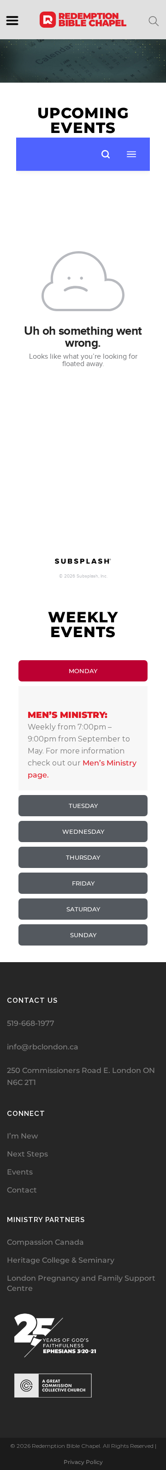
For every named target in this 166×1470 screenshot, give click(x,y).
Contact (22, 1190)
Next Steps (27, 1154)
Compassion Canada (45, 1242)
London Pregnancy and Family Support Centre (81, 1283)
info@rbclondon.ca (42, 1046)
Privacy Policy (83, 1461)
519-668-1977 (30, 1023)
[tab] (83, 670)
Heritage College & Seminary (60, 1260)
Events (20, 1172)
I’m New (22, 1136)
